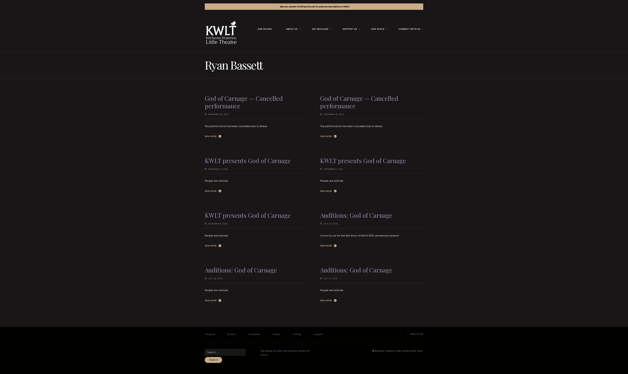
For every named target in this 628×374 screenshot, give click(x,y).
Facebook (210, 334)
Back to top (416, 334)
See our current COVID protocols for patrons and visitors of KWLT (315, 6)
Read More (211, 136)
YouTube (296, 334)
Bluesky (231, 334)
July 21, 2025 (330, 278)
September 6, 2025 (333, 169)
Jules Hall (282, 350)
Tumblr (276, 334)
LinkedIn (318, 334)
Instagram (254, 334)
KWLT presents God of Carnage (248, 161)
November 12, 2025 (218, 169)
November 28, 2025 (218, 114)
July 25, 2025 (331, 224)
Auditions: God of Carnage (356, 215)
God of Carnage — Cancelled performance (244, 102)
